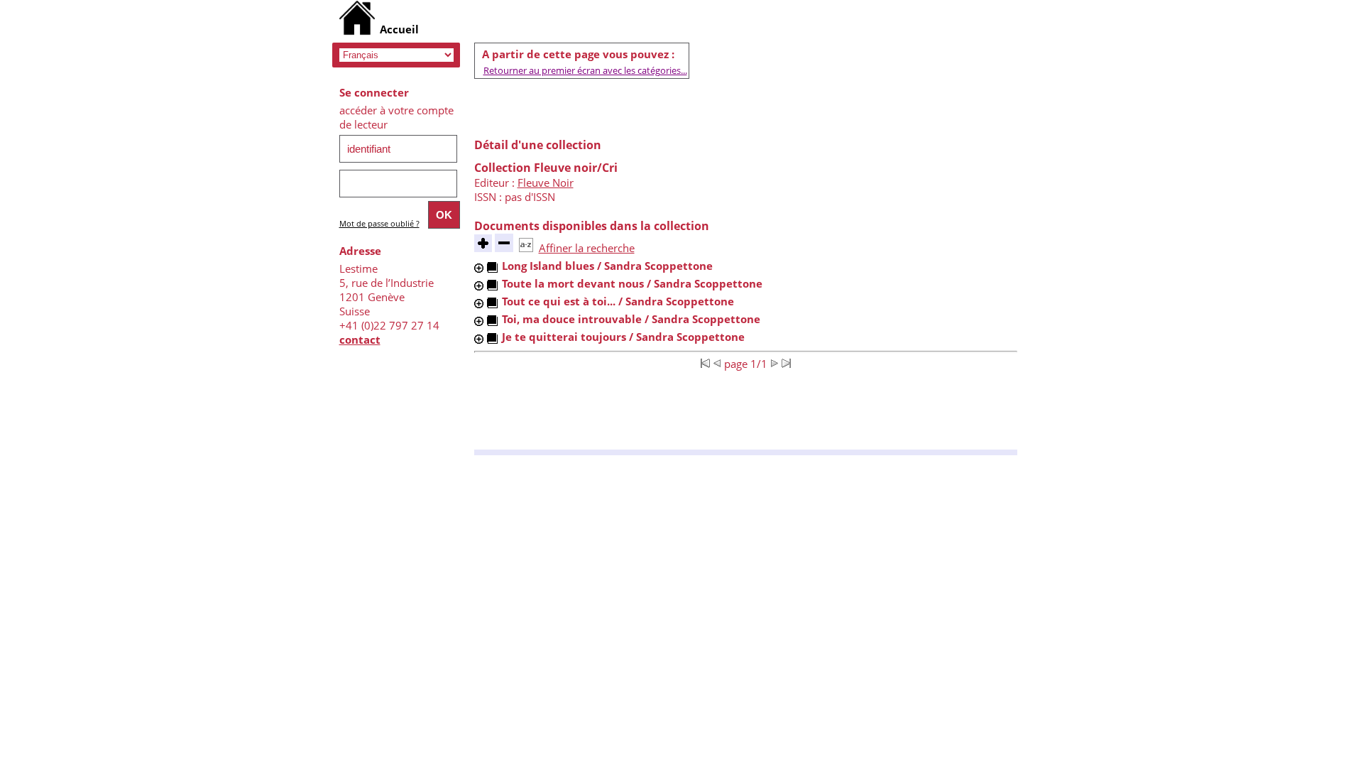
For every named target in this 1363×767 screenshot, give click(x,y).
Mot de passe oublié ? (379, 223)
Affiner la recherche (587, 248)
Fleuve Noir (546, 182)
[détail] (478, 268)
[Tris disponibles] (526, 248)
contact (360, 339)
